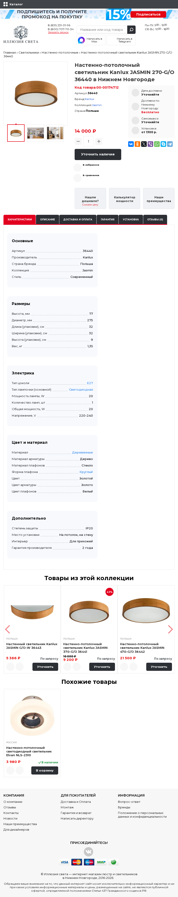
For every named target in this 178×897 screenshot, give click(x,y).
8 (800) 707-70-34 (61, 29)
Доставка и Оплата (76, 802)
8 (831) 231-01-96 (59, 25)
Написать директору (77, 818)
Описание (47, 219)
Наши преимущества (20, 824)
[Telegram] (170, 144)
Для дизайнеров (16, 829)
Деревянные (82, 452)
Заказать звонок (58, 32)
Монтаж (67, 807)
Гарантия (107, 219)
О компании (12, 802)
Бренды (124, 807)
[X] (144, 144)
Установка (131, 219)
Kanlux (89, 99)
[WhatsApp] (157, 144)
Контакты (11, 813)
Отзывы (9, 807)
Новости (10, 818)
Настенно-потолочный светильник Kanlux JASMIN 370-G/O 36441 (85, 647)
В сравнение (91, 175)
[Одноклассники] (137, 144)
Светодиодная (81, 389)
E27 (90, 383)
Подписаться (148, 14)
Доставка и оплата (77, 219)
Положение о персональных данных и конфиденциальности (142, 814)
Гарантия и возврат (76, 813)
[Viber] (150, 144)
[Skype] (163, 144)
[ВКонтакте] (131, 144)
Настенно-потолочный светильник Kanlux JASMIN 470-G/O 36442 (142, 647)
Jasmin (97, 105)
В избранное (91, 165)
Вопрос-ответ (129, 802)
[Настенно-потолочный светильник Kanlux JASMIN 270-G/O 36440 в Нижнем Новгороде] (35, 93)
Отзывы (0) (155, 219)
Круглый (86, 472)
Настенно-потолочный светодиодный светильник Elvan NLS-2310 (29, 751)
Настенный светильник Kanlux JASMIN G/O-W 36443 (31, 645)
